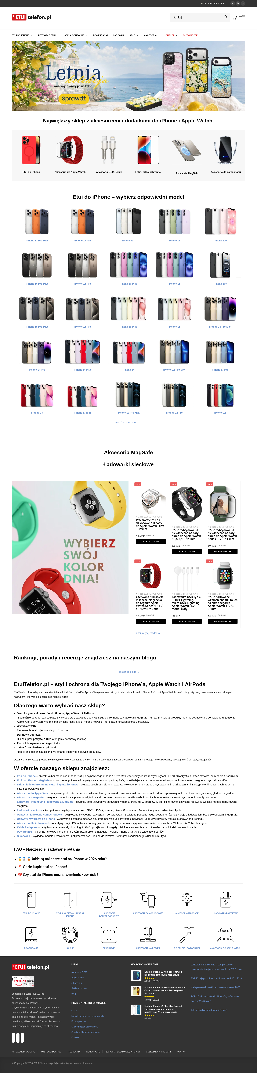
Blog (73, 993)
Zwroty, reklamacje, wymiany (85, 1032)
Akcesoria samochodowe (148, 913)
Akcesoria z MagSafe (30, 797)
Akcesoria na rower (148, 948)
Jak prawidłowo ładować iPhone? (209, 1010)
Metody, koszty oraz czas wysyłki (87, 1016)
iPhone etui (76, 983)
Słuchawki (109, 948)
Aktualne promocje (23, 1052)
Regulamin (74, 1052)
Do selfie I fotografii (187, 948)
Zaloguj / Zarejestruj (214, 3)
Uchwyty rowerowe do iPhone (36, 818)
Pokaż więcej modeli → (128, 422)
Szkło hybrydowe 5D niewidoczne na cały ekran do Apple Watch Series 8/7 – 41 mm (222, 535)
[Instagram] (243, 3)
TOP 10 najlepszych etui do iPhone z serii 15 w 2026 (216, 978)
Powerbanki (31, 948)
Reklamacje (93, 1052)
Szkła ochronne (79, 988)
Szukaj (225, 17)
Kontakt (75, 1037)
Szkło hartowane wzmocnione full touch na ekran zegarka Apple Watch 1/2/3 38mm (223, 603)
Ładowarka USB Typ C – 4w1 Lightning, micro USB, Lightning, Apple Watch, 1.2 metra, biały (186, 603)
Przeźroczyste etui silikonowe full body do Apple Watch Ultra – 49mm (150, 525)
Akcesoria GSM (79, 972)
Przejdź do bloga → (128, 671)
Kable (70, 948)
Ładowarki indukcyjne (31, 801)
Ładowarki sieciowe (29, 810)
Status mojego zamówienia (84, 1026)
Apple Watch (77, 977)
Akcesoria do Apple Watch (149, 517)
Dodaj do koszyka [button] (150, 541)
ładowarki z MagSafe (60, 801)
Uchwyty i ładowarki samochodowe (39, 814)
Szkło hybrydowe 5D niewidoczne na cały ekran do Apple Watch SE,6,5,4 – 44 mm (186, 535)
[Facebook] (232, 3)
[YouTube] (238, 3)
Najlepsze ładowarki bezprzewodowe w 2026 (215, 987)
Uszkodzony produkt (158, 1052)
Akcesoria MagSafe (187, 913)
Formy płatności (79, 1021)
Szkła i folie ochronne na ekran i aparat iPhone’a (47, 784)
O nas (74, 1010)
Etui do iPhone (31, 913)
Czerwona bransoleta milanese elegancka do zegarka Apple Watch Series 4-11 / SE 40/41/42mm (149, 603)
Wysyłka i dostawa (51, 1052)
